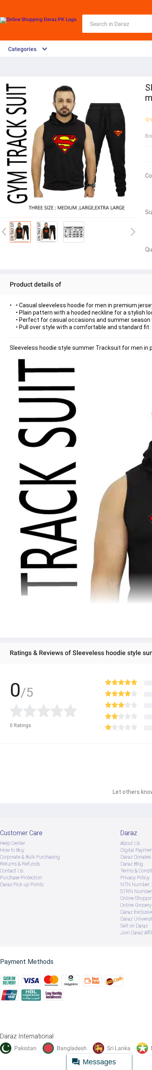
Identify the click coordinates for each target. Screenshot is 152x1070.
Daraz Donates (135, 857)
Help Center (12, 843)
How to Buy (12, 850)
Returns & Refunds (20, 864)
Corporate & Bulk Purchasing (30, 857)
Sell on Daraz (134, 926)
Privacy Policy (135, 878)
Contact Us (11, 871)
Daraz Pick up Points (21, 884)
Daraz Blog (131, 864)
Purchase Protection (21, 878)
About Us (130, 843)
